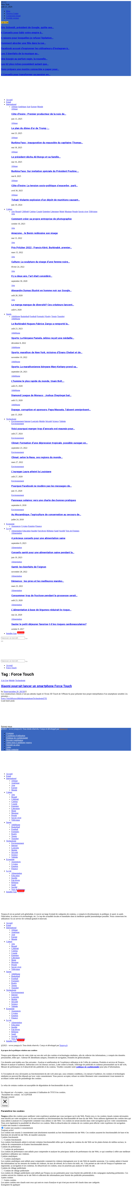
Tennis (14, 836)
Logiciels (15, 848)
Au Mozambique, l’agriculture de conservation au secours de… (46, 514)
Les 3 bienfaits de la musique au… (20, 53)
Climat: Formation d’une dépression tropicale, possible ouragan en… (49, 443)
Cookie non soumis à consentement (18, 1128)
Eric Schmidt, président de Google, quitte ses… (27, 27)
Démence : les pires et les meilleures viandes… (37, 581)
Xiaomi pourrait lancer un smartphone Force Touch (36, 686)
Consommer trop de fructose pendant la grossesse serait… (44, 595)
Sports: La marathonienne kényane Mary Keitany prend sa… (44, 366)
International (11, 104)
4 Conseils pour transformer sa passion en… (25, 74)
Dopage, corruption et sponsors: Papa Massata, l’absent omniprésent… (51, 409)
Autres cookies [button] (7, 1177)
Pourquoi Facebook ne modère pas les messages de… (41, 486)
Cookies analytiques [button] (9, 1156)
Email (8, 102)
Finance (14, 869)
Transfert (15, 838)
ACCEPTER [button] (26, 1095)
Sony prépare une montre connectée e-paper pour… (30, 69)
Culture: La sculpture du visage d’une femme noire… (40, 261)
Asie (13, 785)
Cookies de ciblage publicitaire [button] (13, 1168)
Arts (13, 214)
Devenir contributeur (14, 740)
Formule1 (15, 832)
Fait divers (15, 880)
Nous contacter (12, 749)
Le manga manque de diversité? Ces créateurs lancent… (42, 304)
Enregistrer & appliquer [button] (10, 1185)
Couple (14, 804)
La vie (8, 528)
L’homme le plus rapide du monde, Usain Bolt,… (37, 381)
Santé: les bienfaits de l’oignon (28, 566)
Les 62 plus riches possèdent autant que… (25, 64)
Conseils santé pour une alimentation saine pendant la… (42, 552)
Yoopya (6, 691)
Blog (8, 11)
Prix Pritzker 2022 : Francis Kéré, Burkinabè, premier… (41, 247)
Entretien (15, 806)
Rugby (14, 834)
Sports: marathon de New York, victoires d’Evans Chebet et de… (46, 352)
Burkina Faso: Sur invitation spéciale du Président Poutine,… (45, 171)
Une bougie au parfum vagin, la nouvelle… (24, 58)
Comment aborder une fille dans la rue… (23, 43)
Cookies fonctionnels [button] (9, 1137)
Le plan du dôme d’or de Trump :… (30, 128)
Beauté (14, 797)
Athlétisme (15, 319)
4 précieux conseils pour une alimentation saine (38, 538)
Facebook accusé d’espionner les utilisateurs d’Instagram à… (35, 48)
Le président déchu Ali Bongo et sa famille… (36, 157)
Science (14, 855)
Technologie (11, 419)
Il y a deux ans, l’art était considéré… (31, 276)
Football (14, 829)
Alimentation (16, 533)
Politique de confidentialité (17, 738)
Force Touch (6, 698)
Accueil (9, 100)
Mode (13, 811)
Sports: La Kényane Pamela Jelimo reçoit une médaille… (42, 338)
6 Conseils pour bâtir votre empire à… (22, 32)
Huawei (14, 698)
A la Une (4, 680)
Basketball (15, 827)
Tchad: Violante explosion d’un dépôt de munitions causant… (45, 199)
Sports (8, 314)
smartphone (28, 698)
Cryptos (14, 864)
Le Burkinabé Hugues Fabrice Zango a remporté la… (40, 323)
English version (12, 18)
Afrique (14, 109)
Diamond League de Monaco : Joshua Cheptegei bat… (41, 395)
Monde (14, 790)
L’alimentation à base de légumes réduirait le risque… (41, 609)
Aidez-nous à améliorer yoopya (19, 742)
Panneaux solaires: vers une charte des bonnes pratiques (43, 500)
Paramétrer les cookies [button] (11, 1095)
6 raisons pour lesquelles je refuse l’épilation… (27, 38)
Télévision (15, 820)
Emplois (14, 866)
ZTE (45, 698)
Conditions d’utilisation (15, 736)
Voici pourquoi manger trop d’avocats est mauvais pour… (43, 428)
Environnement (17, 424)
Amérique (15, 783)
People (14, 815)
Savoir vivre (16, 818)
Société (14, 887)
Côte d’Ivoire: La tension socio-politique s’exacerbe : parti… (44, 185)
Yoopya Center (12, 13)
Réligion (14, 882)
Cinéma (14, 801)
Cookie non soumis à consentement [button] (15, 1125)
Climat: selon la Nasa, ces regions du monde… (37, 457)
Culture (9, 209)
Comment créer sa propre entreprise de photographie (41, 219)
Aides (8, 747)
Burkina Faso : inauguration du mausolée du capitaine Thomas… (47, 142)
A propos (10, 733)
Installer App (15, 633)
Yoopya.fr (63, 729)
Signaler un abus (13, 745)
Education (15, 876)
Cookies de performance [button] (11, 1147)
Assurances (16, 862)
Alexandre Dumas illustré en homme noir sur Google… (41, 290)
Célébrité (15, 799)
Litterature (15, 808)
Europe (14, 788)
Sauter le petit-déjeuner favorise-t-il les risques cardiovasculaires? (48, 624)
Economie (10, 524)
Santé (13, 885)
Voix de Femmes (18, 889)
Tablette (14, 857)
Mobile (12, 680)
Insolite (14, 878)
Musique (14, 813)
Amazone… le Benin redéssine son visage (34, 233)
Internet (14, 845)
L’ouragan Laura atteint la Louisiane (31, 471)
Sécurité (14, 852)
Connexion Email (13, 16)
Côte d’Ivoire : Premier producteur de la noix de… (38, 114)
